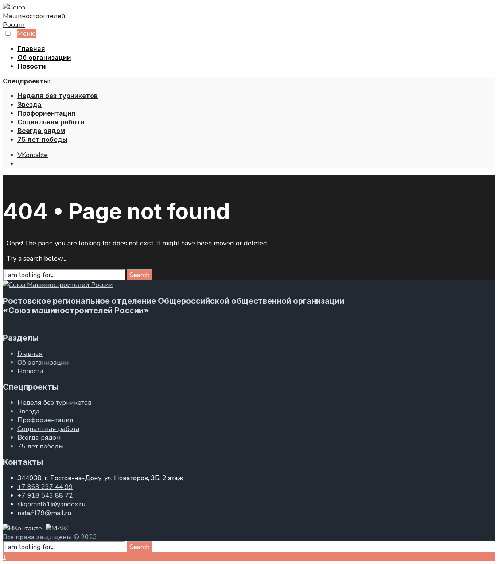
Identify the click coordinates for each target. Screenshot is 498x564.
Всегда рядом (41, 131)
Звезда (29, 104)
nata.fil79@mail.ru (44, 513)
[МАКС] (58, 528)
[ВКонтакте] (22, 528)
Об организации (44, 57)
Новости (31, 66)
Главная (31, 48)
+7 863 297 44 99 (45, 486)
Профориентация (46, 113)
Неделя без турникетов (57, 96)
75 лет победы (42, 139)
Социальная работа (51, 122)
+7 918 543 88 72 (45, 495)
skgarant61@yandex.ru (51, 504)
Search (139, 275)
